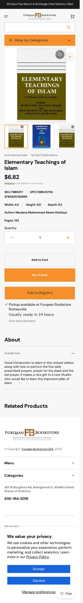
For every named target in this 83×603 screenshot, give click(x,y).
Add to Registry (40, 288)
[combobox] (39, 27)
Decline (39, 580)
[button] (6, 16)
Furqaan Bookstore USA (37, 444)
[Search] (69, 27)
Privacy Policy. (37, 557)
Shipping (9, 178)
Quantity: (10, 223)
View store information (22, 316)
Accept (39, 569)
